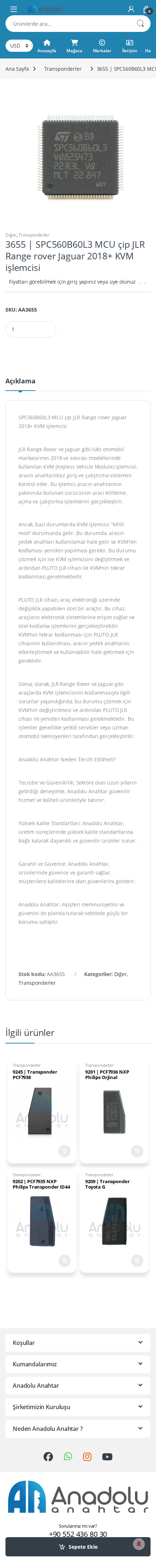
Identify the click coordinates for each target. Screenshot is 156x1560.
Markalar (102, 51)
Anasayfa (46, 51)
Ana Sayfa (17, 68)
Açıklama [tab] (20, 381)
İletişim (129, 51)
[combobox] (67, 23)
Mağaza (74, 51)
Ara (140, 23)
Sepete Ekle (83, 1546)
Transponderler (63, 68)
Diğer (10, 235)
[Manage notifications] (139, 1544)
